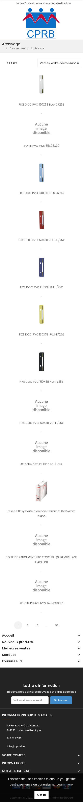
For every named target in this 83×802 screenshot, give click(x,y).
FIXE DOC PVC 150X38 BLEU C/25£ (41, 193)
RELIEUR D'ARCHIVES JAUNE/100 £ (41, 603)
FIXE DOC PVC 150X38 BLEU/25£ (41, 287)
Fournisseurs (12, 661)
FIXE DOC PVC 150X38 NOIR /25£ (41, 382)
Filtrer (12, 63)
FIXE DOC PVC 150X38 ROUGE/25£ (42, 240)
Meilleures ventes (16, 648)
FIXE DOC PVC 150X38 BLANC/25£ (41, 105)
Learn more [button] (64, 784)
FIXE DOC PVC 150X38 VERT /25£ (42, 423)
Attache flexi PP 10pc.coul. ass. (41, 464)
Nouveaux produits (17, 642)
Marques (9, 655)
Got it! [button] (41, 794)
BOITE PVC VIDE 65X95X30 (41, 146)
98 (56, 625)
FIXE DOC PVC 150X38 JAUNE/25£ (41, 334)
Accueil (8, 635)
